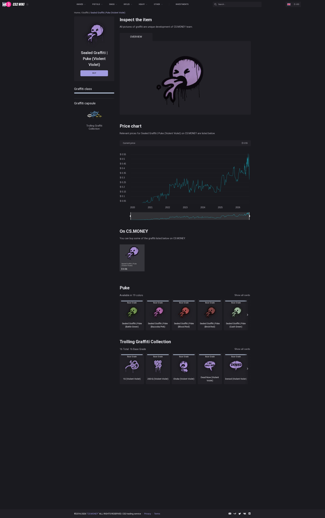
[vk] (244, 513)
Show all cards (242, 295)
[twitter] (239, 513)
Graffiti (85, 12)
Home (77, 12)
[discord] (249, 513)
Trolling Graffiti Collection (94, 127)
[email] (230, 513)
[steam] (234, 513)
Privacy (147, 513)
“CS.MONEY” (93, 513)
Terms (157, 513)
